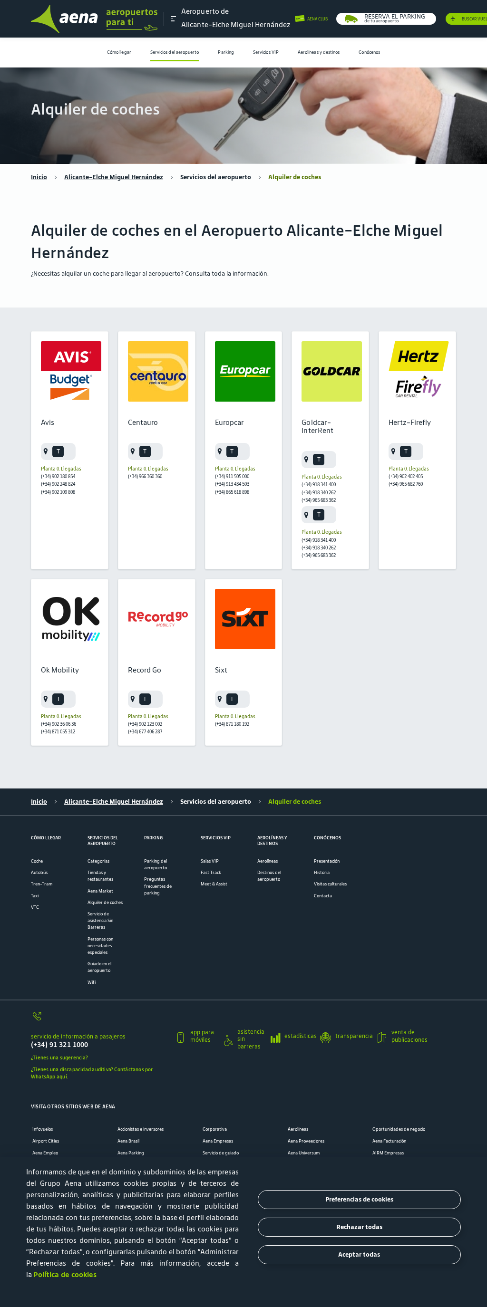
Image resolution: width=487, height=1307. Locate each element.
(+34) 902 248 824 (58, 484)
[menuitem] (119, 52)
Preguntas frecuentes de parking (158, 885)
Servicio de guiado (221, 1153)
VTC (35, 907)
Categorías (98, 861)
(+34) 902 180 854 (58, 476)
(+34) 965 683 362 (319, 500)
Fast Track (211, 872)
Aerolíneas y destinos (319, 52)
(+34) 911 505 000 (232, 476)
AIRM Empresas (388, 1153)
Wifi (92, 982)
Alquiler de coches (105, 902)
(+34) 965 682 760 (406, 484)
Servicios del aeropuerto (174, 52)
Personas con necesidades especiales (100, 945)
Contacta (323, 896)
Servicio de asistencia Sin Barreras (100, 920)
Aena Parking (130, 1153)
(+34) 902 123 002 (145, 724)
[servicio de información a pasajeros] (99, 1020)
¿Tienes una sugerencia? (59, 1057)
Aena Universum (304, 1153)
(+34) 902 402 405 (406, 476)
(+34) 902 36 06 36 (58, 724)
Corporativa (215, 1129)
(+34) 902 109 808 (58, 492)
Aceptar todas (359, 1254)
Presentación (327, 861)
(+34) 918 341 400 (319, 484)
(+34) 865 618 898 (232, 492)
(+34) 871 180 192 (232, 724)
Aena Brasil (128, 1141)
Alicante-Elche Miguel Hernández (113, 177)
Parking (226, 52)
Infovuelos (42, 1129)
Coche (37, 861)
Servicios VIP (266, 52)
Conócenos (369, 52)
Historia (322, 872)
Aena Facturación (389, 1141)
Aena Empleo (45, 1153)
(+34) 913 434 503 (232, 484)
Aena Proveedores (306, 1141)
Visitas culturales (330, 884)
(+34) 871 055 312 (58, 731)
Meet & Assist (214, 884)
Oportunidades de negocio (398, 1129)
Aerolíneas (267, 861)
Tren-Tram (41, 884)
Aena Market (100, 891)
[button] (173, 18)
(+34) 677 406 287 (145, 731)
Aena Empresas (218, 1141)
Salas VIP (210, 861)
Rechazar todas (359, 1227)
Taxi (35, 896)
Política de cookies (65, 1274)
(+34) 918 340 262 (319, 492)
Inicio (39, 177)
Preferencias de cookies (359, 1199)
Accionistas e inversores (140, 1129)
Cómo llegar (119, 52)
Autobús (39, 872)
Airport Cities (45, 1141)
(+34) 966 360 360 (145, 476)
